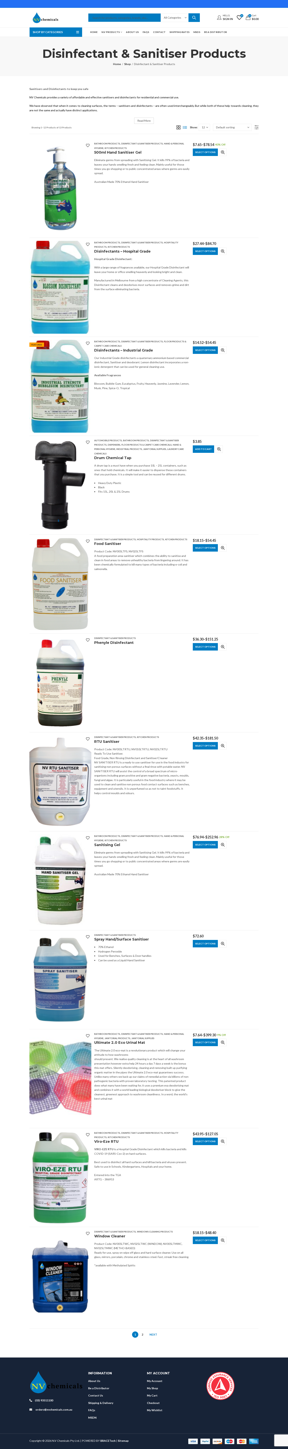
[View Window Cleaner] (60, 1276)
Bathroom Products (107, 143)
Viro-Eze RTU (106, 1141)
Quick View (222, 152)
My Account (154, 1381)
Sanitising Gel (107, 845)
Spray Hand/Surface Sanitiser (121, 939)
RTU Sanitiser (107, 741)
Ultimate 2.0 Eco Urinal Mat (119, 1042)
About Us (94, 1381)
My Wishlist (154, 1410)
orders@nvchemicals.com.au (53, 1409)
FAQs (91, 1410)
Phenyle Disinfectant (114, 643)
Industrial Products (129, 449)
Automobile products (108, 440)
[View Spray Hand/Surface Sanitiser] (60, 979)
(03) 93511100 (44, 1400)
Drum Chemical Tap (112, 458)
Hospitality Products (150, 539)
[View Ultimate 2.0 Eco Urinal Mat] (60, 1078)
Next (153, 1334)
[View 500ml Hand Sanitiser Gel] (60, 188)
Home (117, 64)
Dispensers (114, 444)
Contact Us (95, 1395)
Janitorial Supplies (154, 449)
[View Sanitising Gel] (60, 880)
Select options (205, 152)
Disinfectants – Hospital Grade (122, 251)
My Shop (152, 1388)
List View (185, 127)
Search (194, 17)
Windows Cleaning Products (155, 1231)
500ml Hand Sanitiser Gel (117, 152)
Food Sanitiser (107, 544)
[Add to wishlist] (87, 145)
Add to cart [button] (203, 449)
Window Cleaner (109, 1236)
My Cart (152, 1395)
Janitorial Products (117, 1038)
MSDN (92, 1417)
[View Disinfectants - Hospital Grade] (60, 287)
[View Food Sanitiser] (60, 583)
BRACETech (108, 1440)
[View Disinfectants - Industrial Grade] (60, 385)
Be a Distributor (98, 1388)
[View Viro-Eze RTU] (60, 1177)
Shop (127, 64)
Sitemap (123, 1440)
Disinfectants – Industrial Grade (123, 350)
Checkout (153, 1403)
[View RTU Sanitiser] (60, 781)
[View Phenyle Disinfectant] (60, 682)
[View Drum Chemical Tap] (60, 484)
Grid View (178, 127)
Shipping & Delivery (100, 1403)
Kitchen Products (116, 148)
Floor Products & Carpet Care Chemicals (146, 444)
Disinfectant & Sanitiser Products (142, 143)
